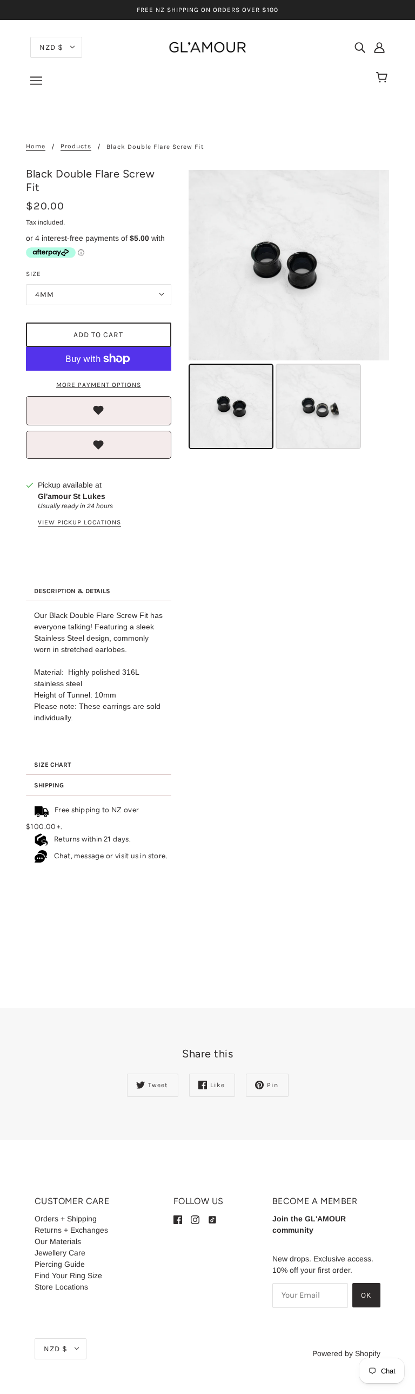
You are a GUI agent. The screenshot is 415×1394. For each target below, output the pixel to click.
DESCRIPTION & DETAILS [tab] (72, 591)
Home (35, 146)
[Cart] (383, 78)
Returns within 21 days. (90, 838)
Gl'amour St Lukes (71, 496)
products (76, 146)
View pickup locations (79, 522)
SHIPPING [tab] (49, 785)
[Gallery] (289, 311)
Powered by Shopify (346, 1353)
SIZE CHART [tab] (52, 764)
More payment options (98, 385)
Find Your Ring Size (68, 1275)
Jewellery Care (60, 1252)
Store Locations (61, 1287)
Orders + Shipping (66, 1218)
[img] (360, 47)
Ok (366, 1295)
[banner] (207, 46)
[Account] (379, 47)
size (33, 274)
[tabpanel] (98, 678)
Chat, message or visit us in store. (111, 855)
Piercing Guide (60, 1264)
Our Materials (58, 1241)
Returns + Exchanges (71, 1230)
